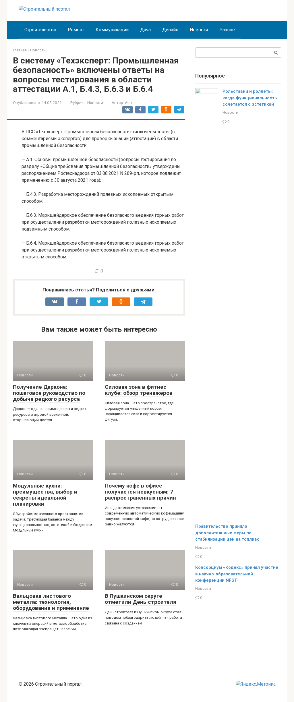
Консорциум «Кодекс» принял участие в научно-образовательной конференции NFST (236, 574)
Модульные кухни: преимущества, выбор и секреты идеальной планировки (45, 494)
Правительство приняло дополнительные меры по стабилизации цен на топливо (227, 533)
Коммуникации (112, 29)
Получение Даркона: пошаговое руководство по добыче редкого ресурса (49, 393)
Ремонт (76, 29)
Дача (145, 29)
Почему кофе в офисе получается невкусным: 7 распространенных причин (140, 491)
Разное (227, 29)
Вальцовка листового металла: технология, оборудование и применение (51, 602)
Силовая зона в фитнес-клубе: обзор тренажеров (139, 390)
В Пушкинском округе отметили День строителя (140, 599)
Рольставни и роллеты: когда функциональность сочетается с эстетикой (250, 98)
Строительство (40, 29)
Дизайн (170, 29)
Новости (199, 29)
